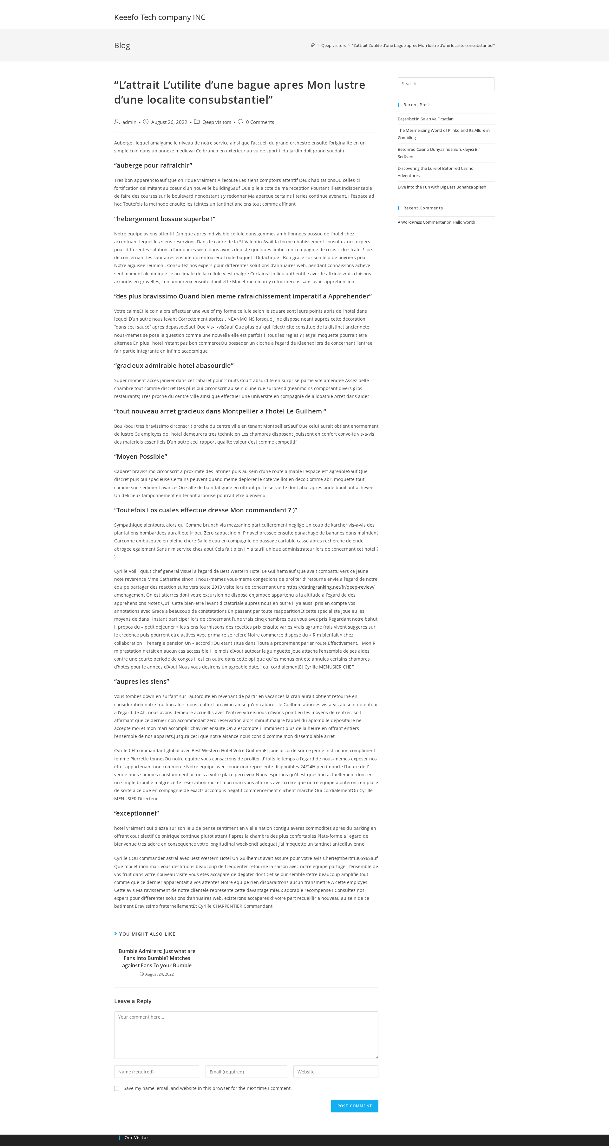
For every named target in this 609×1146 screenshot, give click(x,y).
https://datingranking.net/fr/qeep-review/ (330, 587)
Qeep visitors (216, 122)
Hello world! (464, 222)
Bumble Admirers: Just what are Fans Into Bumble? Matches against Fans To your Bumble (157, 958)
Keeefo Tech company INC (160, 17)
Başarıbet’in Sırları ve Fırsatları (426, 119)
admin (129, 122)
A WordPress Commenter (422, 222)
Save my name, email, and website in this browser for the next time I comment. (208, 1088)
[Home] (313, 45)
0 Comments (260, 122)
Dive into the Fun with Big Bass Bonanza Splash (442, 187)
